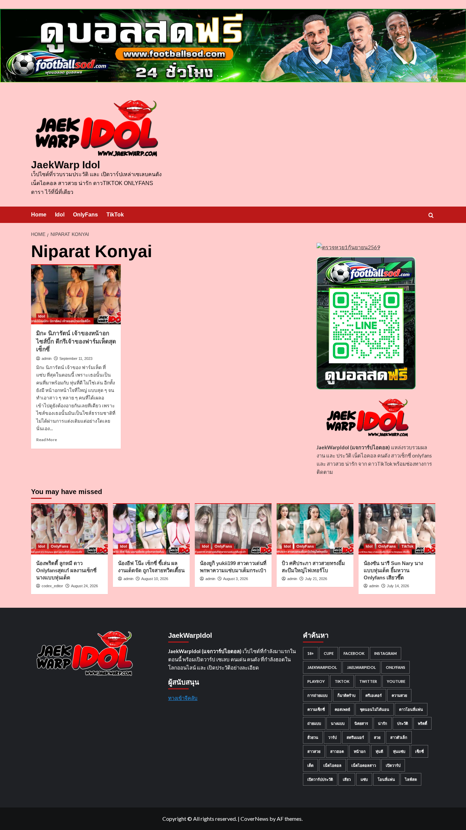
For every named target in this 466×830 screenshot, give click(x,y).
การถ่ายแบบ (317, 695)
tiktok (342, 681)
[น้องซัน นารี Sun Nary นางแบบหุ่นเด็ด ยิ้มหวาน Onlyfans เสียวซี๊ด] (397, 528)
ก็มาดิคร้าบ (346, 695)
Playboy (316, 681)
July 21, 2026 (316, 579)
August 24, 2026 (84, 586)
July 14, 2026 (398, 586)
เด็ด (310, 765)
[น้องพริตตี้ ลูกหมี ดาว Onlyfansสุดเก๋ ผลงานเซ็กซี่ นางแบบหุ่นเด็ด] (69, 528)
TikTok (115, 214)
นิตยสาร (361, 723)
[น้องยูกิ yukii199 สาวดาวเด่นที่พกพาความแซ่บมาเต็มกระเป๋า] (233, 528)
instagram (385, 653)
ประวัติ (402, 723)
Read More (46, 439)
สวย (377, 737)
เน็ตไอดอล (332, 765)
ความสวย (399, 695)
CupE (329, 653)
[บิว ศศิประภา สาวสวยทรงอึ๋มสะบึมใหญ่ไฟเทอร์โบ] (315, 528)
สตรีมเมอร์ (355, 737)
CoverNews (254, 818)
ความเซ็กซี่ (316, 709)
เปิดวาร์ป (393, 765)
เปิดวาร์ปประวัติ (320, 779)
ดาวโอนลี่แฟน (411, 709)
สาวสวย (313, 751)
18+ (310, 653)
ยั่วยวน (312, 737)
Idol (59, 214)
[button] (431, 215)
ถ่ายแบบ (314, 723)
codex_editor (52, 586)
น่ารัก (382, 723)
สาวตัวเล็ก (398, 737)
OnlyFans (85, 214)
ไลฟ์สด (411, 779)
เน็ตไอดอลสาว (363, 765)
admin (47, 358)
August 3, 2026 (235, 579)
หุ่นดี (379, 751)
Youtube (396, 681)
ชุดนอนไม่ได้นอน (374, 709)
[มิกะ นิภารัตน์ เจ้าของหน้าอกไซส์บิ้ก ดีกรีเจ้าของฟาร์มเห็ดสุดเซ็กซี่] (76, 294)
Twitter (368, 681)
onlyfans (395, 667)
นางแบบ (338, 723)
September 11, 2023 (75, 358)
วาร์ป (332, 737)
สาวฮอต (337, 751)
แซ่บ (364, 779)
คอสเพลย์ (342, 709)
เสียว (347, 779)
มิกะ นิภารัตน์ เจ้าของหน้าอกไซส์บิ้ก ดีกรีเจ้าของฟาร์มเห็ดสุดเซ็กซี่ (76, 341)
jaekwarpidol (322, 667)
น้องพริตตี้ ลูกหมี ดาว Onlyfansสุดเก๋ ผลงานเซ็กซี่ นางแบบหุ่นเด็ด (66, 570)
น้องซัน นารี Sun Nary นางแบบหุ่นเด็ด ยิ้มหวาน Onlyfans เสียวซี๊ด (393, 570)
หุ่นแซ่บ (399, 751)
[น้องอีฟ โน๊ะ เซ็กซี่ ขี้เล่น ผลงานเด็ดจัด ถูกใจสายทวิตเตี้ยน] (151, 528)
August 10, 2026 (154, 579)
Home (38, 214)
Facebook (354, 653)
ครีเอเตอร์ (373, 695)
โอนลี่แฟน (386, 779)
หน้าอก (360, 751)
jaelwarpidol (361, 667)
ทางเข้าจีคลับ (183, 698)
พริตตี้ (422, 723)
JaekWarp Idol (65, 164)
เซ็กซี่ (419, 751)
